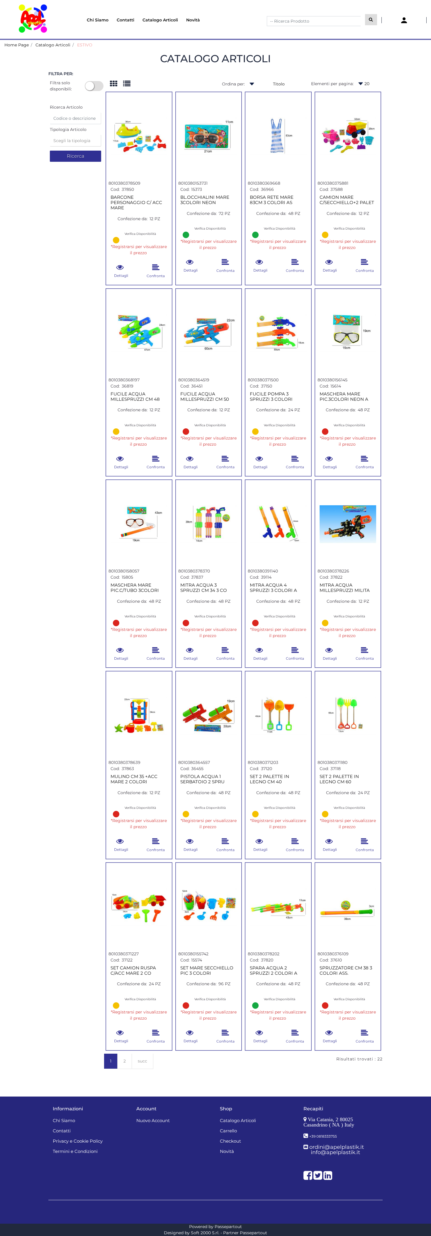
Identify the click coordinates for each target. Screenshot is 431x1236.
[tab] (116, 84)
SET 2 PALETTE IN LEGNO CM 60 (339, 779)
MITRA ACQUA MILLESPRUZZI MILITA (345, 587)
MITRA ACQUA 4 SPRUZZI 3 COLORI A (273, 587)
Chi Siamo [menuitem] (97, 20)
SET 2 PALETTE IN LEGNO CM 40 (269, 779)
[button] (371, 19)
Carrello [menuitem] (228, 1131)
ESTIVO (84, 45)
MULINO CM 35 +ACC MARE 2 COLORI (134, 779)
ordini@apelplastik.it (336, 1147)
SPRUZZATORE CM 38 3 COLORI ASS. (346, 970)
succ (142, 1061)
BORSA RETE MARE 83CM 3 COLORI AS (271, 200)
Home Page (16, 45)
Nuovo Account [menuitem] (153, 1120)
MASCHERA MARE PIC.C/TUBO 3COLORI (135, 587)
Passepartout (228, 1226)
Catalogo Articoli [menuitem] (160, 20)
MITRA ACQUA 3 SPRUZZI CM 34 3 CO (203, 587)
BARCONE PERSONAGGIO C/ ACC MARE (136, 203)
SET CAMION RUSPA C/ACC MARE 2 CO (133, 970)
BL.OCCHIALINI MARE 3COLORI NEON (204, 200)
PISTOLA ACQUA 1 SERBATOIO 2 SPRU (202, 779)
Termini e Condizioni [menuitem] (75, 1151)
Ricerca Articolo (66, 107)
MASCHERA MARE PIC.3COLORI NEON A (344, 396)
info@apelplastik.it (335, 1152)
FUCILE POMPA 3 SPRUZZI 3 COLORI (271, 396)
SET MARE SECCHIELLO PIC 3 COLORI (206, 970)
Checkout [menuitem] (230, 1141)
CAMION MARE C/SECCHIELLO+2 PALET (347, 200)
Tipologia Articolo (68, 129)
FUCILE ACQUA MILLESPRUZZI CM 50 (204, 396)
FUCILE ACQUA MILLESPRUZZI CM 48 (135, 396)
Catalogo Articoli (52, 45)
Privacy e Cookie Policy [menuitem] (78, 1141)
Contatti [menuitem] (125, 20)
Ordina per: (233, 84)
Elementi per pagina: (332, 83)
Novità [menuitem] (193, 20)
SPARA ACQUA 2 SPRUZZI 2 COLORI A (273, 970)
